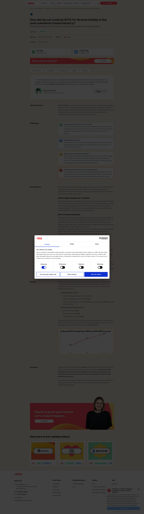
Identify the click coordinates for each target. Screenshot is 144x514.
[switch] (62, 267)
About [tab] (97, 244)
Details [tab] (72, 244)
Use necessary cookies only (48, 274)
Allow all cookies (96, 274)
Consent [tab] (47, 244)
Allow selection (72, 274)
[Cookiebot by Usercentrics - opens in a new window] (100, 238)
